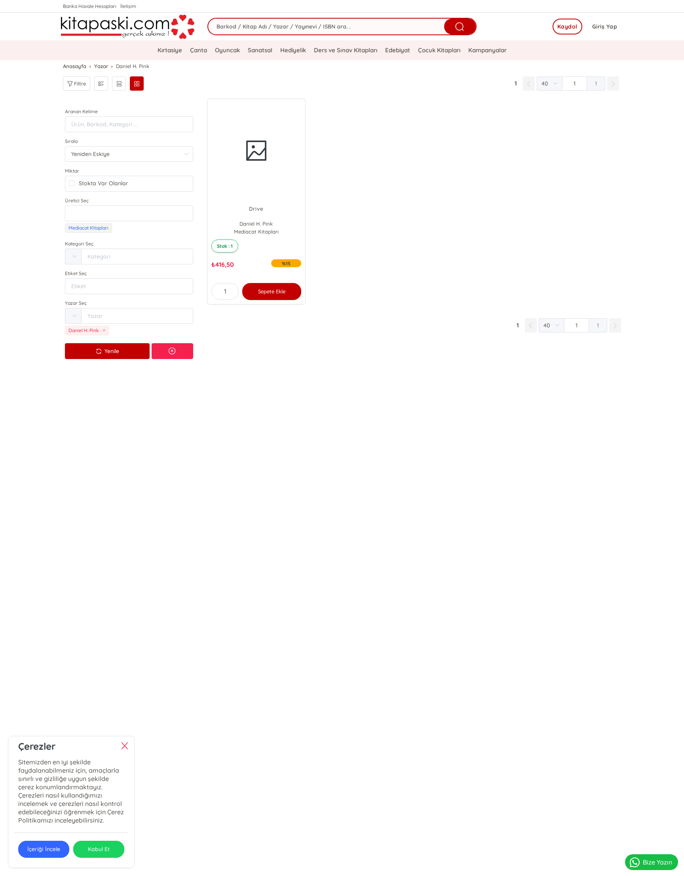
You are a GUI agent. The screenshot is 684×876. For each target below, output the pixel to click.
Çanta (198, 50)
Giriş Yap (605, 26)
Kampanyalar (487, 50)
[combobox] (129, 213)
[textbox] (129, 213)
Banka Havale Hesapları (89, 6)
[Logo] (128, 26)
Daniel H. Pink (256, 223)
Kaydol (567, 26)
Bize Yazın (657, 862)
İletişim (128, 6)
